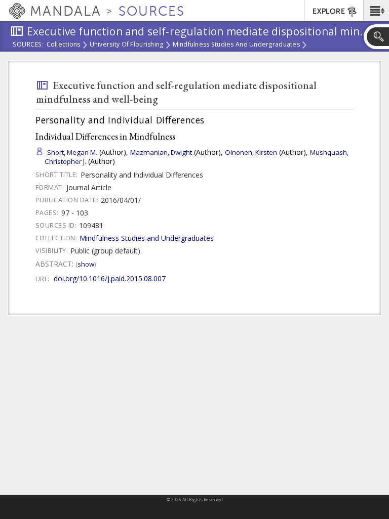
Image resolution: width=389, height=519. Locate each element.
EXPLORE (329, 11)
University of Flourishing (127, 45)
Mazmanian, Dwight (161, 152)
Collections (64, 45)
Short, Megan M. (72, 152)
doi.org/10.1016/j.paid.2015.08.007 (110, 278)
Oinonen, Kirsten (251, 152)
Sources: (28, 45)
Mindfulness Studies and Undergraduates (236, 45)
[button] (376, 10)
